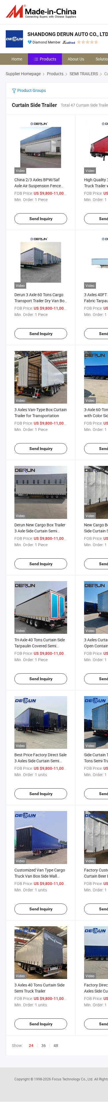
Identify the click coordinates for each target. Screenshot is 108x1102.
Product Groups (31, 90)
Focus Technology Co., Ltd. (73, 1079)
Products (48, 59)
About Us (76, 59)
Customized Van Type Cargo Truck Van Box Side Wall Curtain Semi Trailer (39, 876)
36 (43, 1045)
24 (31, 1045)
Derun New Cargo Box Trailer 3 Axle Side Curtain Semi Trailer (39, 531)
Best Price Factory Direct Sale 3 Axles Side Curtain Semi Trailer (40, 761)
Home (17, 59)
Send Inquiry (40, 218)
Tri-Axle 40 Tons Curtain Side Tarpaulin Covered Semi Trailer (39, 646)
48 (56, 1045)
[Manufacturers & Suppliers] (42, 11)
